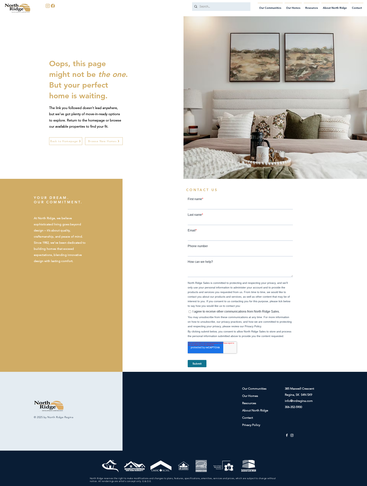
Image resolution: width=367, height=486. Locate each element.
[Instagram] (292, 435)
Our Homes (250, 396)
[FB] (53, 6)
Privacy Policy (251, 425)
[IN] (48, 6)
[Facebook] (287, 435)
